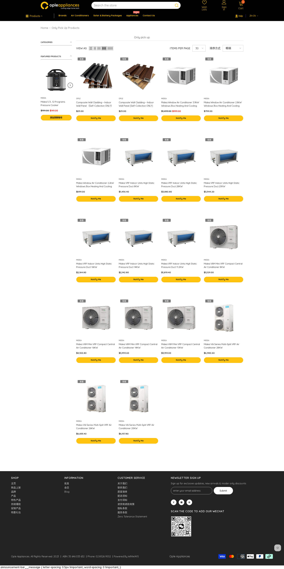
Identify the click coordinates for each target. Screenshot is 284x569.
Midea (43, 98)
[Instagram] (181, 502)
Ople (78, 98)
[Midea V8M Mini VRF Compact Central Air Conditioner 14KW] (138, 318)
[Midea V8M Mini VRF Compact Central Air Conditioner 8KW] (223, 237)
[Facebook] (173, 502)
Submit (223, 490)
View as (81, 48)
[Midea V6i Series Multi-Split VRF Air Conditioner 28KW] (223, 318)
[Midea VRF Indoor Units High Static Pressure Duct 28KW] (181, 156)
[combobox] (132, 5)
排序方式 (215, 48)
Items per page (180, 48)
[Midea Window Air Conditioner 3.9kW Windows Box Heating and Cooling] (181, 76)
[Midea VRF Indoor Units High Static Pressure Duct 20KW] (223, 156)
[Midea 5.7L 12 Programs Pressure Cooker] (56, 79)
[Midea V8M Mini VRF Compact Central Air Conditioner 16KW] (96, 318)
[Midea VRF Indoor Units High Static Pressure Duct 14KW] (138, 237)
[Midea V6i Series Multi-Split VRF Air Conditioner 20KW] (138, 398)
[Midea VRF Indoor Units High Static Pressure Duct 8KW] (138, 156)
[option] (56, 95)
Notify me (96, 118)
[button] (70, 85)
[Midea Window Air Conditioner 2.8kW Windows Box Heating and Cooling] (223, 76)
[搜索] (136, 5)
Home (44, 28)
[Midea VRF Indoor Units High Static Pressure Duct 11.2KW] (181, 237)
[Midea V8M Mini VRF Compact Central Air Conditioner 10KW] (181, 318)
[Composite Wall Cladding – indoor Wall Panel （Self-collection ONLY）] (96, 76)
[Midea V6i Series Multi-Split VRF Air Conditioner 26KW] (96, 398)
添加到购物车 (56, 117)
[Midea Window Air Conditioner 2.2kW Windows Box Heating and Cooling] (96, 156)
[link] (181, 527)
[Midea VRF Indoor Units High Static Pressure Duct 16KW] (96, 237)
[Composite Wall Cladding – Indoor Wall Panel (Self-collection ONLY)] (138, 76)
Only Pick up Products (65, 28)
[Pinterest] (189, 502)
